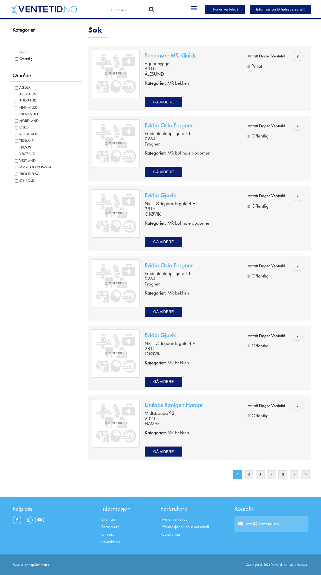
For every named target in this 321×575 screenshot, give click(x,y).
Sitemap (108, 519)
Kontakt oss (110, 542)
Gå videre (163, 102)
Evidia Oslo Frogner (169, 125)
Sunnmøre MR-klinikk (170, 55)
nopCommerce (39, 564)
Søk (153, 10)
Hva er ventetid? (224, 9)
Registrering (170, 534)
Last (305, 474)
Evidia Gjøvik (160, 195)
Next (294, 474)
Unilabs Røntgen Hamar (174, 405)
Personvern (110, 527)
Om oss (107, 534)
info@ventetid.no (262, 523)
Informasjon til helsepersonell (280, 9)
